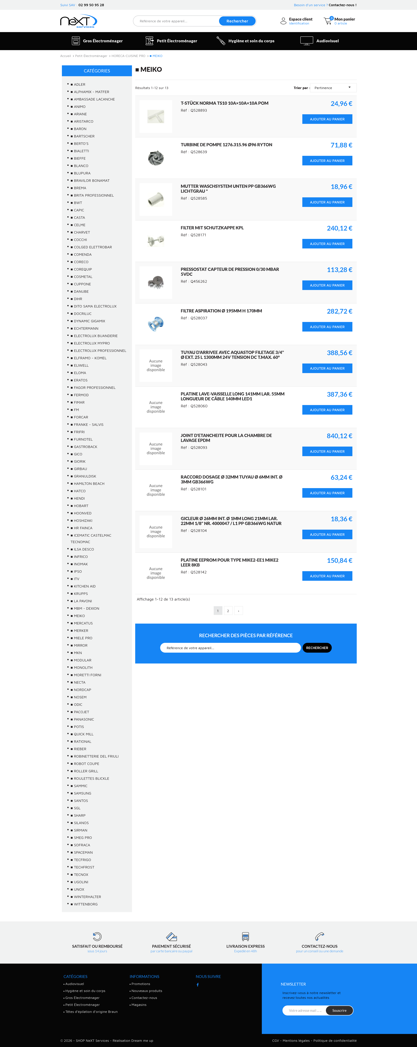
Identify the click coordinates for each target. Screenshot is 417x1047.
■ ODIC (76, 704)
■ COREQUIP (81, 269)
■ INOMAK (79, 564)
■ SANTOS (79, 800)
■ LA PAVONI (81, 601)
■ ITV (75, 579)
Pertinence (333, 87)
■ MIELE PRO (81, 638)
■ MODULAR (81, 660)
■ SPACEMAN (82, 852)
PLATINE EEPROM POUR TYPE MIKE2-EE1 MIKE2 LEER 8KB (229, 562)
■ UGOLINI (79, 882)
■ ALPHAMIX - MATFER (90, 91)
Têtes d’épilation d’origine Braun (91, 1011)
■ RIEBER (78, 749)
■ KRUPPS (79, 593)
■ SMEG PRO (81, 837)
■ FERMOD (80, 395)
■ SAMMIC (79, 786)
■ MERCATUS (82, 623)
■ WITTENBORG (84, 904)
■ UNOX (77, 889)
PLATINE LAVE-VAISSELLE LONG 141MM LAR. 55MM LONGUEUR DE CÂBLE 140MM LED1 (233, 396)
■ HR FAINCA (81, 528)
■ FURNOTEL (82, 439)
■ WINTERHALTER (86, 896)
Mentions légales (297, 1040)
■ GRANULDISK (83, 476)
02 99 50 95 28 (91, 5)
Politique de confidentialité (335, 1040)
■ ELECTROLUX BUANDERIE (94, 335)
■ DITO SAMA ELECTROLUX (94, 306)
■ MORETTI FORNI (86, 675)
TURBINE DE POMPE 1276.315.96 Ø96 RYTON (226, 144)
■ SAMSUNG (81, 793)
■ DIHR (76, 299)
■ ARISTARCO (82, 121)
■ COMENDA (81, 254)
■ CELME (78, 225)
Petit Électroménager (177, 40)
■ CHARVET (80, 232)
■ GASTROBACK (84, 446)
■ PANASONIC (82, 719)
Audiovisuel (327, 40)
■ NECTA (78, 682)
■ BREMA (78, 188)
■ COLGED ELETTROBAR (91, 247)
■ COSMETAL (81, 276)
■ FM (75, 409)
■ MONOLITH (82, 667)
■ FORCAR (79, 417)
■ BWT (76, 202)
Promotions (141, 984)
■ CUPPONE (81, 284)
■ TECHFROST (82, 867)
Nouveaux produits (147, 991)
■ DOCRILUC (81, 313)
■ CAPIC (77, 210)
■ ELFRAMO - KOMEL (89, 358)
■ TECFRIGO (81, 859)
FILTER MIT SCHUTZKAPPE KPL (212, 227)
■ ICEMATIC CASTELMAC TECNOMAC (91, 538)
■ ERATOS (79, 380)
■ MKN (76, 652)
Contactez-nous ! (343, 5)
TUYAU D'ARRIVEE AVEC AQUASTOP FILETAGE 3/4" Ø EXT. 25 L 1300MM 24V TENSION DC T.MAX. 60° (232, 355)
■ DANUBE (80, 291)
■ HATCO (78, 491)
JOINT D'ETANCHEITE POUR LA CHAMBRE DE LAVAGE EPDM (226, 438)
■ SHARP (78, 815)
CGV (276, 1040)
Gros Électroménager (103, 40)
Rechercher (237, 21)
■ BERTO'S (80, 143)
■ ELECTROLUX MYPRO (90, 343)
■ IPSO (76, 571)
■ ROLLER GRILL (84, 771)
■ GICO (76, 454)
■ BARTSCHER (83, 136)
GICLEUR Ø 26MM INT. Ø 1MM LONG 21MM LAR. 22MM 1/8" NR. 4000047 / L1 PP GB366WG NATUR (231, 521)
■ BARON (78, 128)
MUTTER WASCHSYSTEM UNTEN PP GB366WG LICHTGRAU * (228, 189)
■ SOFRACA (80, 845)
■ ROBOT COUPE (85, 763)
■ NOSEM (79, 697)
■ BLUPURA (81, 173)
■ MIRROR (79, 645)
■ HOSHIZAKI (81, 520)
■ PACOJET (80, 712)
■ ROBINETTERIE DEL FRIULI (95, 756)
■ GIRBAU (79, 468)
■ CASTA (78, 217)
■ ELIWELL (80, 365)
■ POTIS (77, 726)
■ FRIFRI (78, 432)
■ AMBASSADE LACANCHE (93, 99)
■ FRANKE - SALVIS (87, 424)
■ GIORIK (78, 461)
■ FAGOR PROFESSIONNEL (93, 387)
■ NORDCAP (81, 689)
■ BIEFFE (78, 158)
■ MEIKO (78, 615)
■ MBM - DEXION (85, 608)
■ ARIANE (79, 114)
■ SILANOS (80, 823)
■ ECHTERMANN (84, 328)
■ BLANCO (79, 165)
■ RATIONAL (81, 741)
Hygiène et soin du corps (252, 40)
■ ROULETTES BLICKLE (90, 778)
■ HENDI (78, 498)
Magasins (139, 1005)
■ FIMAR (78, 402)
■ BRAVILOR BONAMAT (90, 180)
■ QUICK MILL (82, 734)
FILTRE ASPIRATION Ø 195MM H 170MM (221, 310)
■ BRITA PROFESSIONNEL (92, 195)
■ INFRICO (79, 556)
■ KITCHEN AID (83, 586)
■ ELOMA (78, 372)
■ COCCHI (79, 239)
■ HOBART (79, 505)
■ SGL (75, 808)
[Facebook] (197, 984)
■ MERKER (79, 630)
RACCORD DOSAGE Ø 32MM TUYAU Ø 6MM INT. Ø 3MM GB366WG (231, 479)
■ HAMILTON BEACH (87, 483)
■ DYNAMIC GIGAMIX (88, 321)
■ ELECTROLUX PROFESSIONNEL (98, 350)
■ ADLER (78, 84)
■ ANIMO (78, 106)
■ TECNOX (79, 874)
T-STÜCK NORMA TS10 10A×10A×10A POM (224, 103)
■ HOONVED (81, 513)
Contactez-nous (144, 998)
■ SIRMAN (79, 830)
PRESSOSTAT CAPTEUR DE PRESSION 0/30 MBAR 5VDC (230, 272)
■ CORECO (80, 262)
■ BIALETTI (80, 151)
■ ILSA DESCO (82, 549)
